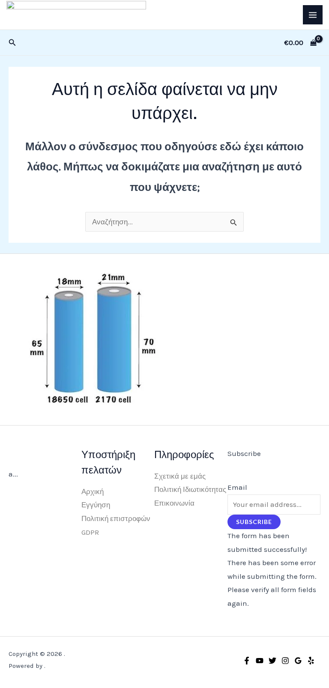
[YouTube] (259, 660)
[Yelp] (311, 660)
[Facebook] (247, 660)
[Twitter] (272, 660)
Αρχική (92, 491)
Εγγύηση (95, 504)
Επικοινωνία (174, 503)
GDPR (90, 532)
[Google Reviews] (298, 660)
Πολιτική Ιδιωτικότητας (190, 489)
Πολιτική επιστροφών (115, 518)
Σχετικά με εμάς (180, 476)
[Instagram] (285, 660)
